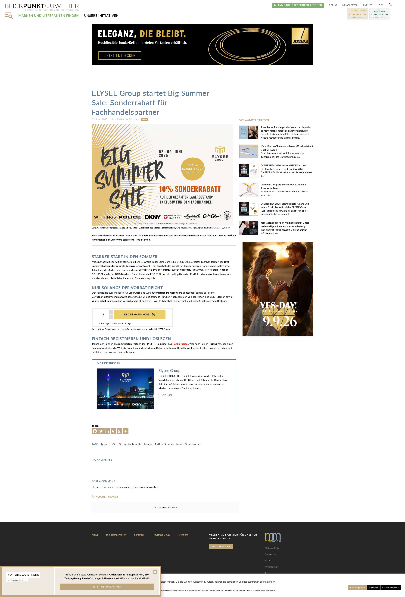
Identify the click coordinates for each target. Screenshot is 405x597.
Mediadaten (271, 566)
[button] (390, 5)
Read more (167, 395)
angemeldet (109, 487)
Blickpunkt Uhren (116, 534)
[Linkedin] (107, 431)
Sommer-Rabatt (174, 444)
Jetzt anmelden (221, 547)
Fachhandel (135, 444)
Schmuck (139, 534)
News (144, 120)
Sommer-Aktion (153, 444)
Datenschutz (272, 548)
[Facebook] (95, 431)
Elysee (104, 444)
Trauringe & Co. (161, 534)
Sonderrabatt (193, 444)
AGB (267, 560)
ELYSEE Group (118, 444)
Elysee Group (169, 371)
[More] (125, 431)
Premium (183, 534)
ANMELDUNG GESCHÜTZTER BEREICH (299, 5)
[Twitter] (101, 431)
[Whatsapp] (119, 431)
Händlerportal (180, 344)
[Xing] (113, 431)
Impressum (271, 554)
